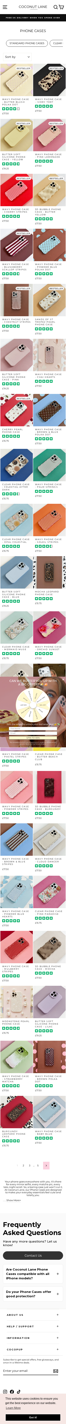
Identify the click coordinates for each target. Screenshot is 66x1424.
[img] (11, 109)
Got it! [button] (33, 1417)
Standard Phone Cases (27, 43)
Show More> (13, 1200)
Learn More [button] (13, 1408)
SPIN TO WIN (32, 738)
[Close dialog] (63, 679)
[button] (33, 1273)
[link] (33, 1255)
